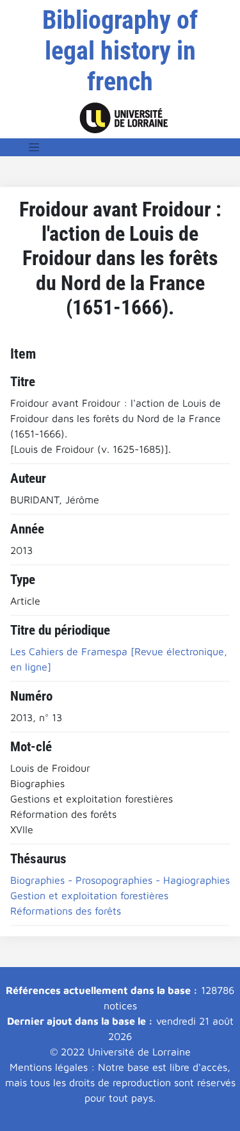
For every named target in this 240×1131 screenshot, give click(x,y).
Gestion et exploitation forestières (89, 895)
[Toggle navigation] (34, 147)
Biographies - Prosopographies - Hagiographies (120, 880)
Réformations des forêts (65, 910)
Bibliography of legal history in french (120, 51)
